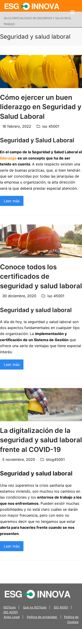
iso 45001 (50, 126)
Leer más (12, 201)
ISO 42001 (10, 612)
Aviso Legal (12, 617)
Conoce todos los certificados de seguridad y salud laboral (41, 276)
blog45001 (55, 459)
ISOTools (9, 607)
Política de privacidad (42, 617)
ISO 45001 (61, 607)
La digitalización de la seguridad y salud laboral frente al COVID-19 (41, 440)
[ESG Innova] (37, 593)
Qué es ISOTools (34, 607)
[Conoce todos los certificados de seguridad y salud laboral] (41, 240)
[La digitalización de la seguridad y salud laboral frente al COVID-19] (41, 404)
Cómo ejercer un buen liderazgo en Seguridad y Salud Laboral (40, 106)
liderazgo (8, 158)
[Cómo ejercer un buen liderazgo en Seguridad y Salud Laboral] (41, 71)
